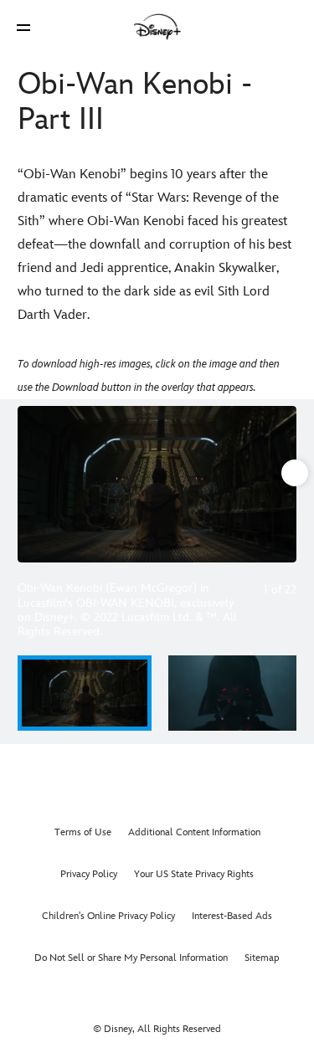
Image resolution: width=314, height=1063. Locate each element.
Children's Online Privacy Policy (108, 916)
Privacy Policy (88, 874)
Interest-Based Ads (232, 916)
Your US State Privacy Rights (194, 874)
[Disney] (157, 27)
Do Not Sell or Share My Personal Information (131, 958)
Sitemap (262, 958)
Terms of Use (82, 832)
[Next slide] (283, 484)
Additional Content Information (194, 832)
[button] (23, 27)
